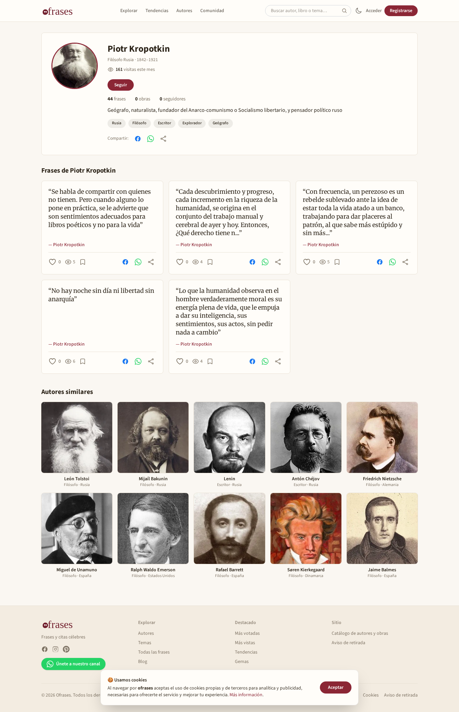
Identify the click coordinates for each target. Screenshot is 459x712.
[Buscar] (346, 10)
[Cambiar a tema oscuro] (358, 11)
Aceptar (335, 687)
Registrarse (401, 10)
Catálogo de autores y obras (360, 633)
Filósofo (139, 123)
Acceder (374, 10)
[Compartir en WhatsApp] (150, 138)
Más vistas (245, 642)
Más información (246, 695)
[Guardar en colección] (82, 262)
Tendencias (156, 10)
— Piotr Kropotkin (66, 244)
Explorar (128, 10)
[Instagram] (55, 649)
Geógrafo (220, 123)
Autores (184, 10)
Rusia (116, 123)
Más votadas (247, 633)
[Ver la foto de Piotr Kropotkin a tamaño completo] (74, 66)
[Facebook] (44, 649)
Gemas (242, 661)
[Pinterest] (66, 649)
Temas (144, 642)
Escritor (164, 123)
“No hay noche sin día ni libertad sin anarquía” (101, 295)
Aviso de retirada (348, 642)
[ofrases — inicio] (60, 10)
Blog (142, 661)
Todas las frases (154, 652)
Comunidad (212, 10)
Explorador (192, 123)
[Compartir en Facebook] (137, 138)
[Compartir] (163, 138)
